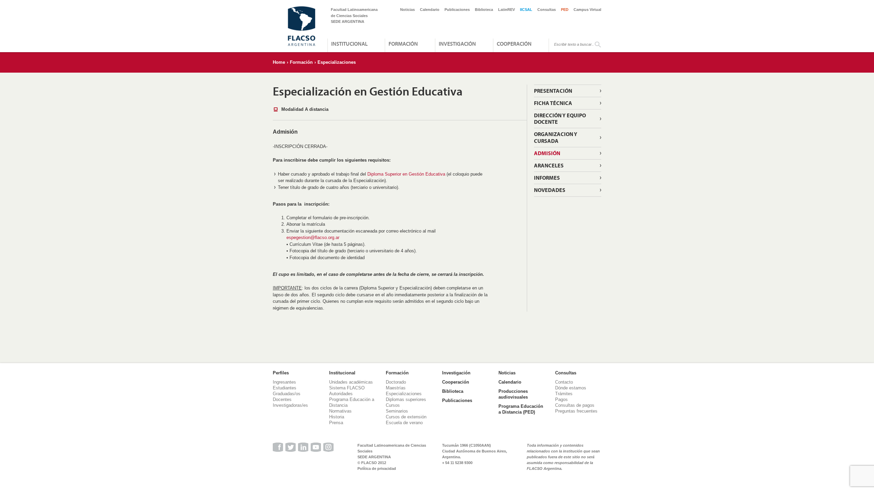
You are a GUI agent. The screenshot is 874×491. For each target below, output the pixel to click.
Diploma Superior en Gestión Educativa (406, 174)
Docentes (282, 399)
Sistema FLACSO (347, 387)
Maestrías (396, 387)
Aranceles (549, 165)
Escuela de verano (404, 422)
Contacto (564, 382)
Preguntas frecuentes (576, 411)
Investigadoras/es (290, 405)
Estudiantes (284, 387)
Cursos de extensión (406, 416)
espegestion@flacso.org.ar (312, 237)
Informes (547, 177)
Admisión (547, 153)
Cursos (393, 405)
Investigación (457, 43)
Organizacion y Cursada (555, 137)
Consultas (546, 10)
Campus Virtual (587, 10)
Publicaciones (457, 10)
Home (279, 62)
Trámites (564, 393)
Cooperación (514, 43)
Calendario (429, 10)
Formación (403, 43)
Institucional (349, 43)
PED (564, 10)
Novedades (549, 190)
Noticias (407, 10)
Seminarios (397, 411)
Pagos (561, 399)
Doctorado (396, 382)
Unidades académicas (351, 382)
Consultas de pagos (574, 405)
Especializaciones (337, 62)
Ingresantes (284, 382)
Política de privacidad (376, 468)
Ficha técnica (553, 103)
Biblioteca (484, 10)
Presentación (553, 90)
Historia (336, 416)
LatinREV (506, 10)
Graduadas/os (286, 393)
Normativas (340, 411)
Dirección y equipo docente (560, 118)
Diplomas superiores (406, 399)
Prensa (336, 422)
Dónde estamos (570, 387)
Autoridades (341, 393)
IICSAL (526, 10)
